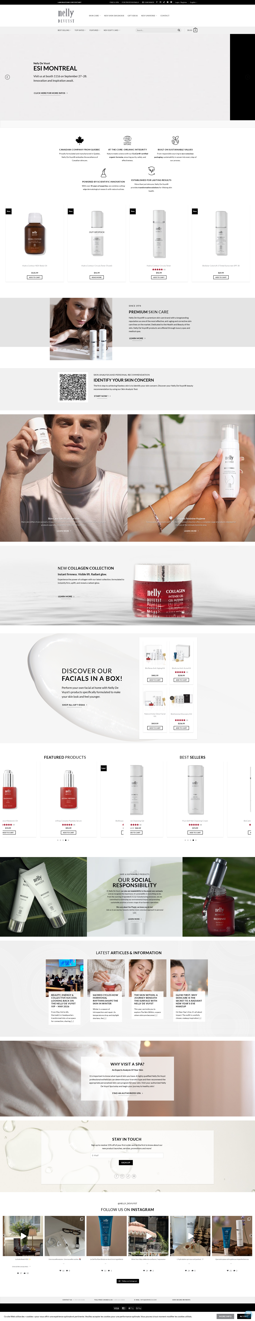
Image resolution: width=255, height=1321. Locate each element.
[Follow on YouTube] (171, 2)
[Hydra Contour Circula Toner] (162, 234)
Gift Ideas (133, 15)
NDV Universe (148, 15)
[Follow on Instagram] (160, 2)
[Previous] (7, 77)
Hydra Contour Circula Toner (162, 265)
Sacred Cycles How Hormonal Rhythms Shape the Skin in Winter (105, 999)
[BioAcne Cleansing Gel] (52, 789)
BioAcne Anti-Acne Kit (181, 668)
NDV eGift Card (111, 30)
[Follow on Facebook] (157, 2)
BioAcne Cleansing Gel (52, 821)
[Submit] (179, 30)
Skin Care (94, 15)
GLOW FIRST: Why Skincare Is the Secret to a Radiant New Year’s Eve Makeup (189, 1001)
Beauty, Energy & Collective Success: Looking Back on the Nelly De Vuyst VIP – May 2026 (64, 1001)
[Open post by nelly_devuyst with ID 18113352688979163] (232, 1236)
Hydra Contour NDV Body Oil (37, 265)
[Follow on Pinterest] (167, 2)
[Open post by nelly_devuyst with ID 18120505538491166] (148, 1236)
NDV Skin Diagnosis (114, 15)
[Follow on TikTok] (164, 2)
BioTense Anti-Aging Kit (155, 668)
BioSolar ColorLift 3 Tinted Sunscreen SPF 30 (224, 265)
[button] (148, 2)
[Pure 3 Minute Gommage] (113, 789)
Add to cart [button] (37, 277)
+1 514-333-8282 (79, 1300)
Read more (100, 277)
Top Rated (79, 30)
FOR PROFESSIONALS (130, 2)
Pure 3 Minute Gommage (113, 821)
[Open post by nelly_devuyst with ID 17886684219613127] (190, 1236)
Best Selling (63, 30)
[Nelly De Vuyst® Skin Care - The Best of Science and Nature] (71, 16)
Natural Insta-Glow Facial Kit (154, 715)
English (193, 2)
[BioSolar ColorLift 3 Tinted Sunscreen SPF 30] (224, 234)
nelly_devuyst (22, 1218)
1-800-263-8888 (119, 1300)
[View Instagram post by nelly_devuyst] (40, 1253)
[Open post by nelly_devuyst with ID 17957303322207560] (23, 1236)
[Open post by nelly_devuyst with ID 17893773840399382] (65, 1236)
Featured (94, 30)
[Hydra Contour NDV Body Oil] (38, 234)
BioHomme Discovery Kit (181, 714)
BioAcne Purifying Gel (240, 821)
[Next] (247, 77)
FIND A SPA (114, 2)
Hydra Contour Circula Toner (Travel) (99, 265)
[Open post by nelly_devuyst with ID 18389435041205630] (106, 1236)
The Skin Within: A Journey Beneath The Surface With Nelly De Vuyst (146, 999)
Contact (164, 15)
